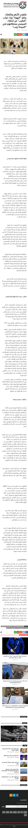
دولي (11, 812)
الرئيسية (25, 812)
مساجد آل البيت (20, 628)
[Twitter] (14, 795)
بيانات (3, 812)
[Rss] (10, 795)
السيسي (13, 626)
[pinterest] (18, 34)
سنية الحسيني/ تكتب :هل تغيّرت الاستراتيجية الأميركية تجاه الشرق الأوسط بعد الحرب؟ (10, 771)
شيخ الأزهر (3, 626)
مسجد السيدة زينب (13, 628)
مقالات (7, 812)
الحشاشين (18, 626)
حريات (25, 814)
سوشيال (15, 812)
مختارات (25, 628)
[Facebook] (17, 795)
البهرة (22, 626)
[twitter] (24, 34)
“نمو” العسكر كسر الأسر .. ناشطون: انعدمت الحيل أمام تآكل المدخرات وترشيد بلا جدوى (15, 735)
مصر (7, 628)
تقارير (18, 30)
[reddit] (21, 34)
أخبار (21, 812)
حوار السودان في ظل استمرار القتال (11, 755)
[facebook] (26, 34)
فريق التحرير (24, 739)
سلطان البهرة (8, 626)
